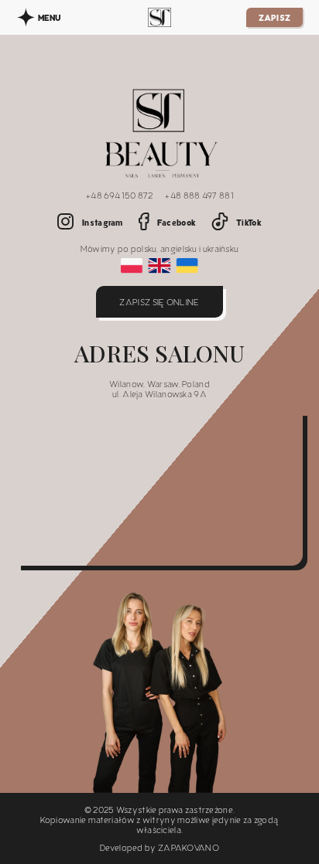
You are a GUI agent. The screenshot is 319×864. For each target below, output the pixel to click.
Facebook (176, 222)
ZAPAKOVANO (188, 847)
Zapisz (275, 17)
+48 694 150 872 (119, 195)
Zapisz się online (159, 302)
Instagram (102, 222)
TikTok (249, 222)
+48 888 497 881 (199, 195)
